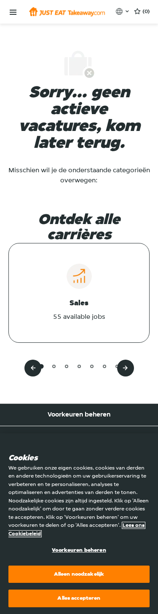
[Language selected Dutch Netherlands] (123, 11)
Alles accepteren (78, 598)
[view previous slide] (32, 368)
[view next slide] (125, 368)
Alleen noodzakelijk (79, 574)
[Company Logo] (67, 11)
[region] (79, 523)
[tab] (41, 366)
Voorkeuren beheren (79, 414)
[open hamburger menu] (13, 12)
